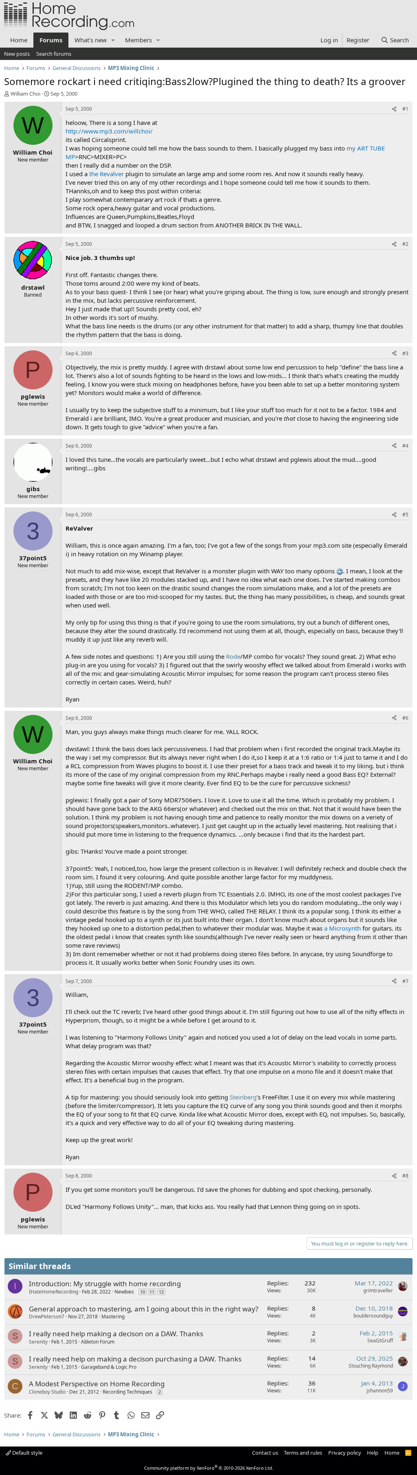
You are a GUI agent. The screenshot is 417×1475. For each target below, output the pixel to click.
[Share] (394, 109)
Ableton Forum (97, 1341)
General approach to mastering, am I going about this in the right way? (143, 1308)
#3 (405, 353)
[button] (113, 40)
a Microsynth (342, 928)
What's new (91, 40)
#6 (405, 718)
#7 (405, 981)
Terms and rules (303, 1452)
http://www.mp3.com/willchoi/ (109, 131)
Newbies (124, 1291)
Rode (233, 656)
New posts (17, 53)
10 (142, 1292)
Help (372, 1452)
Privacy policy (344, 1452)
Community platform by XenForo (208, 1468)
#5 (405, 514)
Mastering (113, 1316)
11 (151, 1292)
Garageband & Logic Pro (108, 1367)
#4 (405, 445)
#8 (405, 1175)
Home (18, 40)
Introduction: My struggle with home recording (105, 1283)
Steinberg (243, 1097)
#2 (405, 243)
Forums (51, 40)
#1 (405, 108)
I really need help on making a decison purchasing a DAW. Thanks (135, 1359)
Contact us (265, 1452)
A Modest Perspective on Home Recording (97, 1383)
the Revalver (106, 174)
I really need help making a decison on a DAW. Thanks (116, 1333)
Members (138, 40)
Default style (26, 1452)
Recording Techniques (127, 1391)
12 (161, 1292)
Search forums (53, 53)
